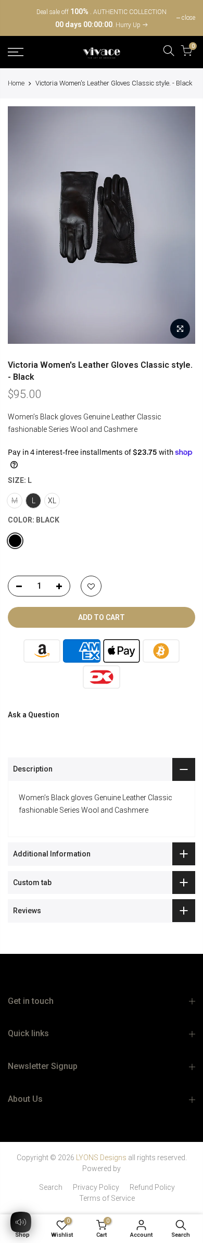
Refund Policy (152, 1187)
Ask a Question (33, 715)
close (20, 17)
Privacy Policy (96, 1187)
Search (50, 1187)
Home (16, 83)
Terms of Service (107, 1198)
